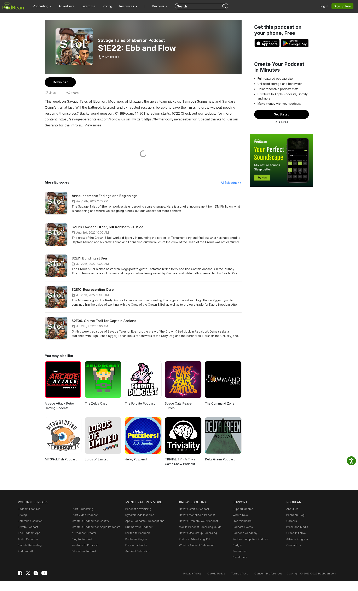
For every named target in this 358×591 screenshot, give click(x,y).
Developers (240, 557)
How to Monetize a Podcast (197, 515)
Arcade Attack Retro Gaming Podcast (59, 405)
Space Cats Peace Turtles (178, 405)
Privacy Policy (192, 573)
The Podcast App (29, 533)
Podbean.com (327, 573)
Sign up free (342, 6)
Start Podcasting (82, 509)
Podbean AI (25, 551)
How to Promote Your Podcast (198, 521)
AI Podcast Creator (84, 533)
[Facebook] (20, 573)
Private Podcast (28, 527)
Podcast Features (29, 509)
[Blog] (36, 573)
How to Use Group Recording (198, 533)
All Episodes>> (231, 182)
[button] (42, 6)
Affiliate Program (297, 539)
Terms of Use (239, 573)
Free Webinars (242, 521)
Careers (291, 521)
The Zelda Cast (96, 403)
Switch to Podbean (137, 533)
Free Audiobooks (136, 545)
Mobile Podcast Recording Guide (200, 527)
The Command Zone (219, 403)
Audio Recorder (28, 539)
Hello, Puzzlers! (136, 459)
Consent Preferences (268, 573)
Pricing (107, 6)
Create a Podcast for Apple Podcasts (96, 527)
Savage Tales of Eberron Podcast (131, 40)
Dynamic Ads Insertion (139, 515)
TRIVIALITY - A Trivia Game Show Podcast (180, 461)
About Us (292, 509)
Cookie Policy (216, 573)
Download (61, 82)
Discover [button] (158, 6)
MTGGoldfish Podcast (61, 459)
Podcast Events (243, 527)
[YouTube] (44, 573)
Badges (238, 545)
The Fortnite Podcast (140, 403)
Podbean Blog (295, 515)
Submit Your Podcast (138, 527)
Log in (324, 6)
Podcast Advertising (138, 509)
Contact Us (293, 545)
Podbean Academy (245, 533)
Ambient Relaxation (137, 551)
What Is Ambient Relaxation (196, 545)
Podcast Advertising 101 (194, 539)
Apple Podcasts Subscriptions (144, 521)
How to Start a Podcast (194, 509)
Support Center (243, 509)
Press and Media (297, 527)
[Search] (224, 6)
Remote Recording (30, 545)
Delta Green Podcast (220, 459)
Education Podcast (84, 551)
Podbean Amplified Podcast (250, 539)
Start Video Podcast (85, 515)
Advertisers (66, 6)
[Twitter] (28, 573)
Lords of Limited (96, 459)
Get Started (281, 114)
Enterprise (89, 6)
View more (93, 125)
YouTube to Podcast (85, 545)
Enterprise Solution (30, 521)
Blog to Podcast (82, 539)
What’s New (240, 515)
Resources (240, 551)
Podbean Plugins (136, 539)
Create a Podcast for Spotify (90, 521)
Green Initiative (296, 533)
